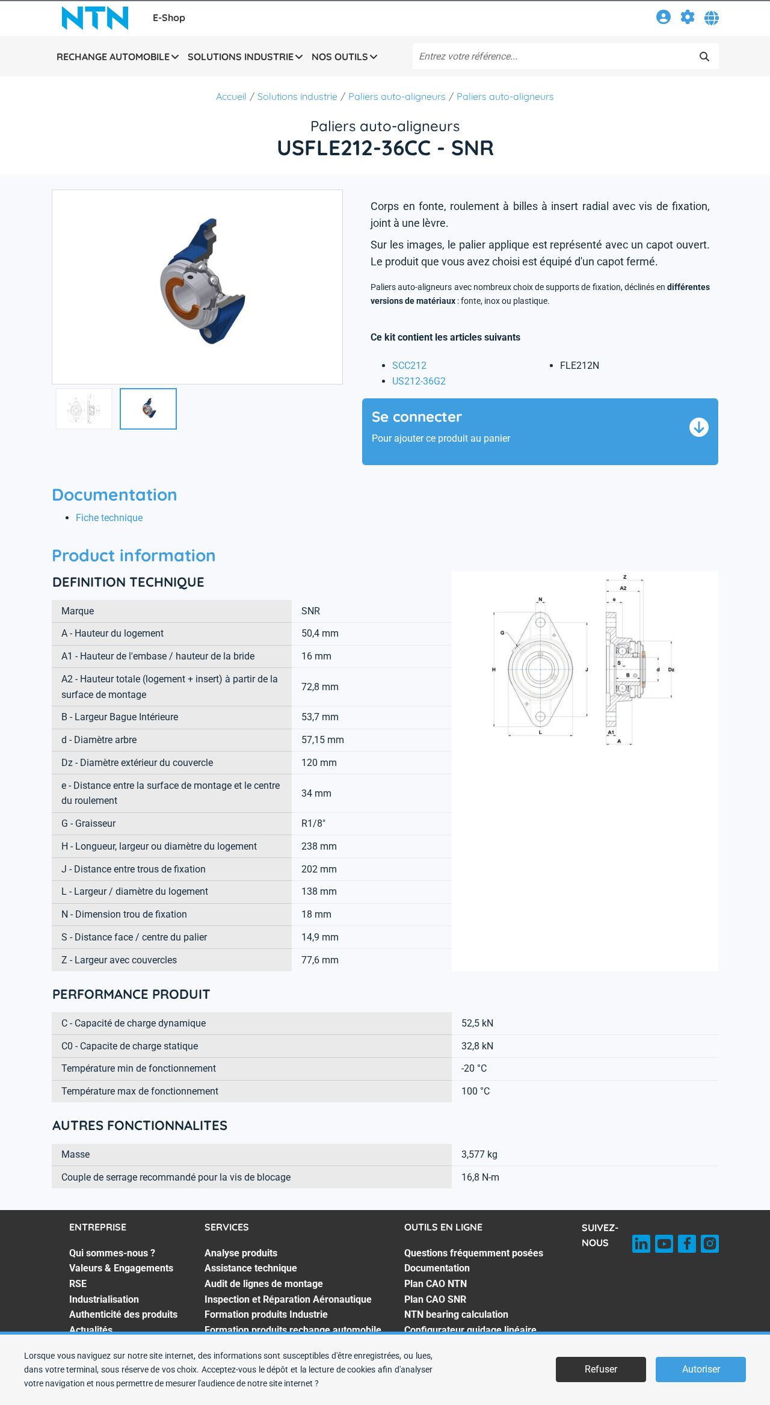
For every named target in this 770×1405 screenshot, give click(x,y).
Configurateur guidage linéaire (470, 1330)
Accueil (231, 96)
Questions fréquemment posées (473, 1253)
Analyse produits (241, 1253)
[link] (663, 19)
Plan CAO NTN (435, 1283)
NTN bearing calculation (456, 1314)
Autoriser (701, 1369)
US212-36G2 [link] (419, 381)
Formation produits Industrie (266, 1314)
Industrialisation (104, 1299)
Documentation (437, 1268)
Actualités (90, 1330)
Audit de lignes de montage (264, 1283)
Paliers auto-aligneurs (397, 96)
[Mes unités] (687, 19)
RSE (78, 1283)
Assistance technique (251, 1268)
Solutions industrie (297, 96)
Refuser (601, 1369)
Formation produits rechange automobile (293, 1330)
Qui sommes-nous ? (112, 1253)
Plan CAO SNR (435, 1299)
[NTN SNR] (95, 18)
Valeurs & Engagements (121, 1268)
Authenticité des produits (123, 1314)
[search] (704, 56)
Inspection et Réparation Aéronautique (288, 1299)
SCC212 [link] (409, 365)
